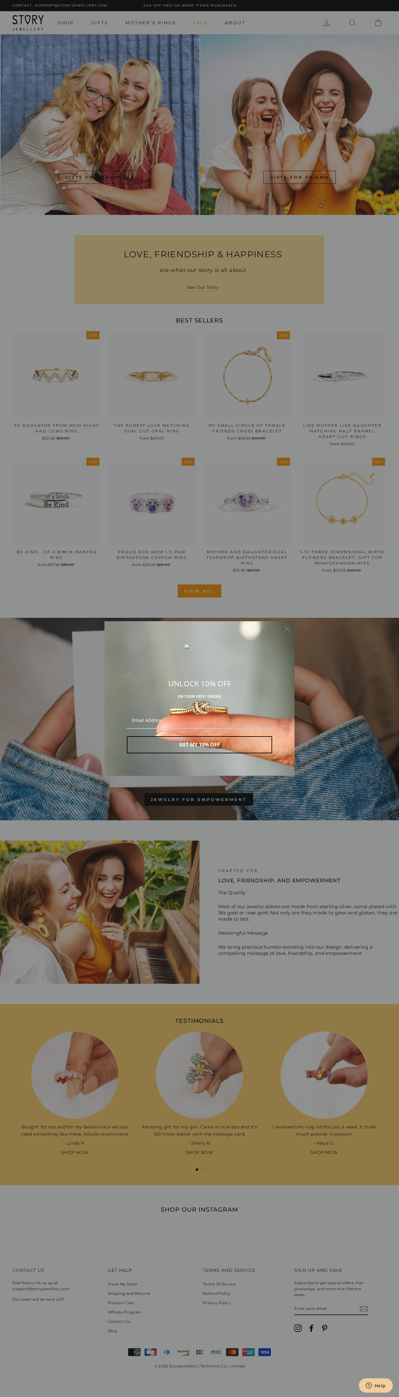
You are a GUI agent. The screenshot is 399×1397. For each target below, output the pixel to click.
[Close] (287, 628)
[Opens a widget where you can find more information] (375, 1386)
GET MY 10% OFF (199, 744)
